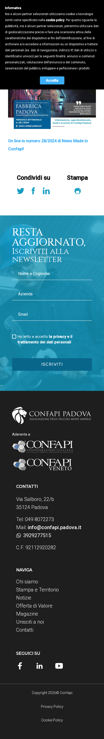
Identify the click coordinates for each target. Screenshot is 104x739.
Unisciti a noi (30, 622)
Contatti (24, 630)
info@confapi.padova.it (54, 527)
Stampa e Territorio (37, 590)
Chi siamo (27, 582)
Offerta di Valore (34, 606)
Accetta (52, 80)
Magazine (27, 614)
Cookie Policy (52, 720)
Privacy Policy (52, 707)
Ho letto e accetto (45, 339)
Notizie (23, 598)
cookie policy (55, 20)
